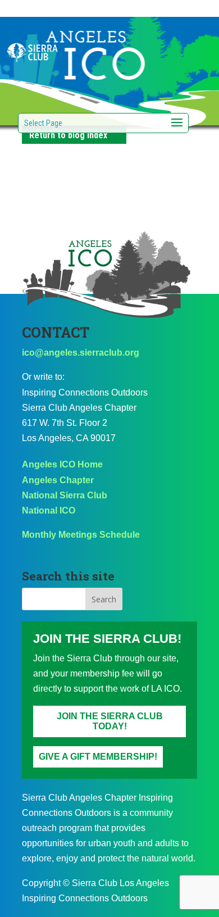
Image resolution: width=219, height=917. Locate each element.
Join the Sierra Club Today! (110, 721)
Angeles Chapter (58, 480)
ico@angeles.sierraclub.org (80, 352)
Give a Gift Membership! (98, 756)
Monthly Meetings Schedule (81, 534)
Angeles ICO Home (62, 464)
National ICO (48, 510)
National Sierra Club (64, 495)
